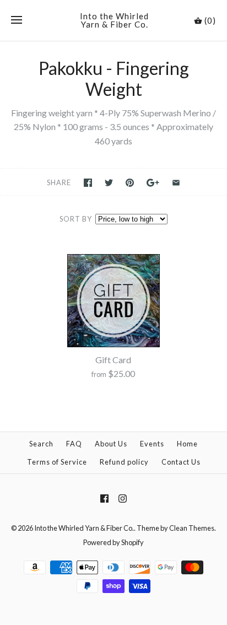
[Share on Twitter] (109, 183)
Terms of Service (57, 461)
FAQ (74, 443)
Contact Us (181, 461)
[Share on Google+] (153, 183)
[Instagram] (122, 498)
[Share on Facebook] (88, 183)
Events (152, 443)
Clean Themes (191, 528)
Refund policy (124, 461)
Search (41, 443)
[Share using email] (176, 183)
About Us (111, 443)
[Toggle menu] (16, 20)
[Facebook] (104, 498)
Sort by (76, 218)
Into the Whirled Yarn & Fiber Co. (84, 528)
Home (187, 443)
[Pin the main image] (130, 183)
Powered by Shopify (113, 542)
